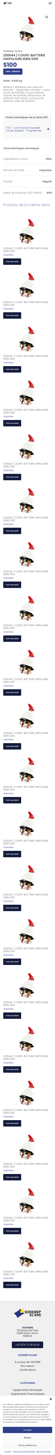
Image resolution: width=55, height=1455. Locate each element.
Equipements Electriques (27, 1390)
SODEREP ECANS (27, 1355)
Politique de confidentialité (24, 1451)
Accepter (27, 1430)
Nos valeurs (27, 1366)
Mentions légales (43, 1451)
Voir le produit (12, 261)
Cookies (8, 1451)
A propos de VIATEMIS (27, 1362)
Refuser (27, 1437)
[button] (50, 1399)
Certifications (28, 1369)
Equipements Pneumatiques (27, 1393)
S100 (10, 65)
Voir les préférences (27, 1445)
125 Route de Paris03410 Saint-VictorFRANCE (27, 1333)
